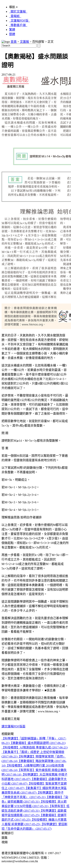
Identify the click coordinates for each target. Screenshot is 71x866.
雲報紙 (15, 16)
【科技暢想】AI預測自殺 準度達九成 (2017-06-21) (35, 747)
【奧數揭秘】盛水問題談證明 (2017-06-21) (37, 743)
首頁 (14, 41)
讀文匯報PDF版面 (13, 726)
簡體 (12, 34)
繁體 (12, 29)
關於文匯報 (18, 11)
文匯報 (24, 41)
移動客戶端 (18, 25)
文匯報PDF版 (19, 20)
